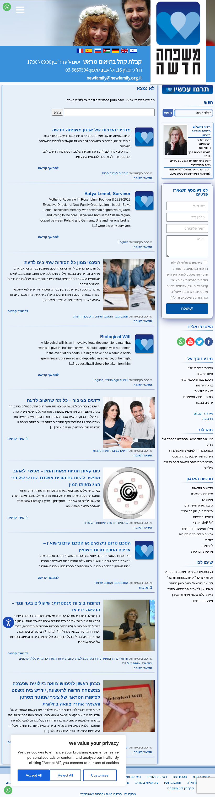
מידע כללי (37, 658)
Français (80, 50)
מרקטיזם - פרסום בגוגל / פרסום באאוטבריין (107, 794)
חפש (208, 102)
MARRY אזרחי (203, 523)
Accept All (34, 775)
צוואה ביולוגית (131, 663)
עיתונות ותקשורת (95, 523)
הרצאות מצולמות (86, 658)
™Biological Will (116, 380)
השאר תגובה (142, 178)
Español (89, 50)
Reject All (65, 775)
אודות (209, 540)
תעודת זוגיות (101, 451)
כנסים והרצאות (203, 517)
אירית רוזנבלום (202, 126)
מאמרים (207, 500)
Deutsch (116, 50)
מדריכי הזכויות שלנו (200, 368)
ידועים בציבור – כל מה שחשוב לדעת (63, 400)
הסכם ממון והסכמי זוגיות (112, 316)
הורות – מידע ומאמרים (198, 397)
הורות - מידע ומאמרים (113, 658)
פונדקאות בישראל (146, 782)
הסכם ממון (180, 777)
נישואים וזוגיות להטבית (126, 777)
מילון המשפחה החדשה (197, 528)
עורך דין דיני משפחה (180, 788)
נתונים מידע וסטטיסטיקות (196, 534)
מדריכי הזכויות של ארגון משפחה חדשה (91, 129)
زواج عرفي (107, 50)
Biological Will (115, 336)
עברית (134, 50)
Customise (100, 775)
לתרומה (208, 546)
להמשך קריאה (48, 168)
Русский (98, 50)
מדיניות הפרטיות (202, 551)
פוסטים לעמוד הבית (115, 173)
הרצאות (207, 419)
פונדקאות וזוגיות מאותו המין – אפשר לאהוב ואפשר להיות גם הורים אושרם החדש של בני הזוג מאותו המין (55, 477)
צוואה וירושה (204, 385)
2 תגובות (145, 587)
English (125, 50)
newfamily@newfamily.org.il (114, 78)
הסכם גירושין (172, 782)
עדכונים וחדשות (83, 316)
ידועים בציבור (119, 451)
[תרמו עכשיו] (187, 93)
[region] (68, 761)
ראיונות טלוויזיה (157, 777)
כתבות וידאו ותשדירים (59, 658)
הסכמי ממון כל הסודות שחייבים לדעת (62, 262)
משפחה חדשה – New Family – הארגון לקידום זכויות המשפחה (178, 42)
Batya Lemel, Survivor (107, 193)
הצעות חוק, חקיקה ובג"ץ (197, 511)
